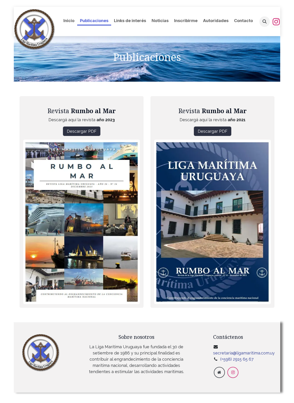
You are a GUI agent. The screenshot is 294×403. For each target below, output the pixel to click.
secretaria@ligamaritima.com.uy (244, 353)
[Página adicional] (219, 372)
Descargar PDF (81, 131)
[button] (264, 21)
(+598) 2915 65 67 (237, 359)
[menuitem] (69, 20)
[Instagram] (276, 22)
